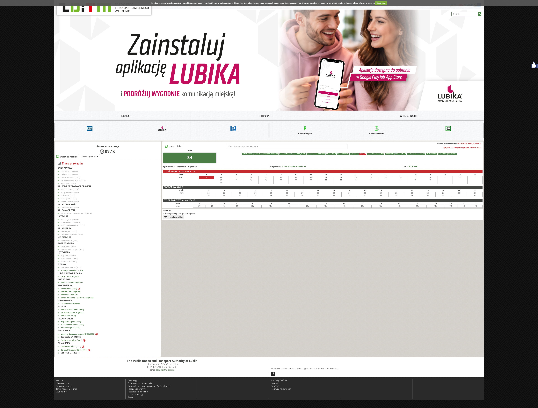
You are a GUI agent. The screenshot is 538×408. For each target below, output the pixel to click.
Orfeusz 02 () (68, 195)
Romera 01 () (68, 316)
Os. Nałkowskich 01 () (72, 313)
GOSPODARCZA (343, 154)
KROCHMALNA (400, 154)
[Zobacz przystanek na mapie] (58, 171)
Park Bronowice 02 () (71, 267)
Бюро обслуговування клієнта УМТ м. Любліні (149, 386)
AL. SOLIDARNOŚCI (286, 154)
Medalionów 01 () (70, 304)
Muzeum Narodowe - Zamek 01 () (76, 213)
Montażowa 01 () (69, 240)
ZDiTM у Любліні (408, 115)
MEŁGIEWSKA (331, 154)
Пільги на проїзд (135, 394)
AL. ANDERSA (320, 154)
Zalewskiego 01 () (70, 328)
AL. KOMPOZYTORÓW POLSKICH (266, 154)
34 (189, 157)
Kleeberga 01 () (69, 231)
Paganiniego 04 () (70, 201)
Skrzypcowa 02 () (70, 192)
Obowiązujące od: (89, 156)
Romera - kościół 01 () (72, 310)
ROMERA (421, 154)
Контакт (275, 383)
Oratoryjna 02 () (69, 198)
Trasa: (172, 146)
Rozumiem (381, 3)
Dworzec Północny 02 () (72, 249)
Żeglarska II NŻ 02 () (72, 340)
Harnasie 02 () (68, 183)
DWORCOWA (389, 154)
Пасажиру (264, 115)
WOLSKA (363, 154)
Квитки (125, 115)
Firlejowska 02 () (69, 258)
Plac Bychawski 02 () (72, 270)
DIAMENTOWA (412, 154)
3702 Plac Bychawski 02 (294, 166)
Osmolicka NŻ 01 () (71, 347)
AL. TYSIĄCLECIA (300, 154)
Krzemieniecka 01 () (71, 222)
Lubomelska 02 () (70, 207)
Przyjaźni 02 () (68, 255)
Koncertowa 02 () (69, 171)
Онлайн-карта (305, 134)
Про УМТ (275, 386)
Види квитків (62, 392)
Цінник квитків (62, 383)
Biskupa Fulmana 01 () (72, 325)
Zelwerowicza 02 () (70, 177)
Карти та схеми (376, 134)
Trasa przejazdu (72, 163)
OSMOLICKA (452, 154)
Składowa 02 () (69, 261)
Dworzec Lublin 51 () (72, 282)
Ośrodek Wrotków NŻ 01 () (74, 350)
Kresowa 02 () (68, 246)
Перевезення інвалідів (138, 392)
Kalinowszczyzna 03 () (72, 234)
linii (178, 146)
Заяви (130, 397)
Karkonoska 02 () (69, 174)
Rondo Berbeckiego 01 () (73, 225)
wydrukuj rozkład (175, 217)
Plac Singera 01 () (70, 219)
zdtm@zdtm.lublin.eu (165, 370)
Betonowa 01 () (69, 295)
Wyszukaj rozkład (68, 157)
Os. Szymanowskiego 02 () (73, 180)
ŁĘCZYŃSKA (354, 154)
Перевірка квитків (64, 386)
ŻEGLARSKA (442, 154)
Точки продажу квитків (66, 389)
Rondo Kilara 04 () (70, 189)
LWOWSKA (310, 154)
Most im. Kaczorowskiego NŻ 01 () (78, 334)
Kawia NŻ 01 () (69, 289)
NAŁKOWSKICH (431, 154)
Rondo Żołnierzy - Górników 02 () (77, 298)
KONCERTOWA (247, 154)
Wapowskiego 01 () (71, 322)
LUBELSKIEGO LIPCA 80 (375, 154)
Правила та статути (137, 389)
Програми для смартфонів (140, 383)
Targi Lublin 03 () (70, 276)
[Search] (479, 14)
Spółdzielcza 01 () (71, 292)
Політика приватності (281, 389)
